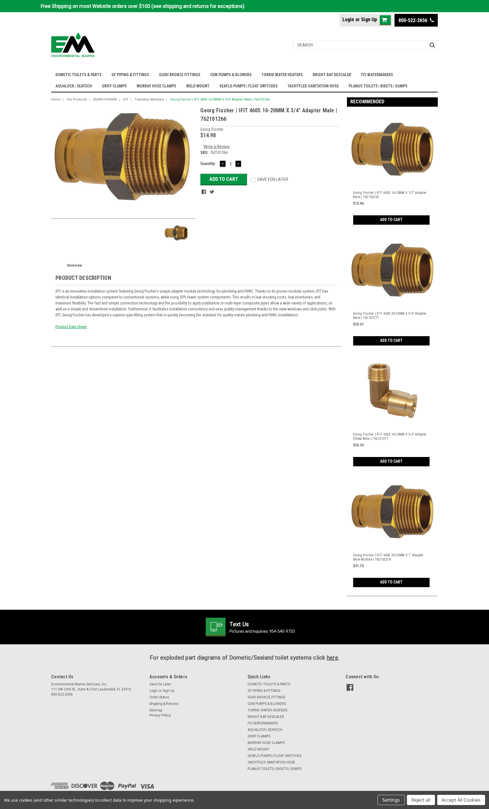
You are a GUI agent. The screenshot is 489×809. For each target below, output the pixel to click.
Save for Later (160, 684)
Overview (74, 265)
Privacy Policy (160, 715)
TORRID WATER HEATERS (282, 74)
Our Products (77, 99)
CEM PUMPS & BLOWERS (231, 74)
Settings (391, 800)
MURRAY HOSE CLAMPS (156, 86)
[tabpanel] (392, 168)
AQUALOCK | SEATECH (73, 86)
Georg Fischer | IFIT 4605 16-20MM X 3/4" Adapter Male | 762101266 (219, 99)
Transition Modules (149, 99)
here (332, 657)
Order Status (159, 697)
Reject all (420, 800)
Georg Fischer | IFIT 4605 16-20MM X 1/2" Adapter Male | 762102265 (389, 195)
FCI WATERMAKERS (377, 74)
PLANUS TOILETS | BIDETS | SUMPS (378, 86)
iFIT (125, 99)
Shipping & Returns (164, 704)
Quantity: (208, 163)
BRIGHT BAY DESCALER (332, 74)
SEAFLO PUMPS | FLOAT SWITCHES (248, 86)
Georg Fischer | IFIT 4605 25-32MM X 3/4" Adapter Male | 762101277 (389, 316)
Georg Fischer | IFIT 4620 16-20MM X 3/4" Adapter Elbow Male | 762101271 (389, 436)
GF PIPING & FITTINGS (130, 74)
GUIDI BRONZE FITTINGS (179, 74)
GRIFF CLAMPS (114, 86)
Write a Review (216, 146)
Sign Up (369, 19)
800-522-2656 (413, 20)
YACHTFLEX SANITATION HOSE (313, 86)
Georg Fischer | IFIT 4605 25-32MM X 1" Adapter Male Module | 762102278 (388, 557)
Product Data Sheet (71, 327)
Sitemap (155, 710)
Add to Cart (391, 219)
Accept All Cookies (461, 800)
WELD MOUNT (197, 86)
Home (56, 99)
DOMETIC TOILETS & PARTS (78, 74)
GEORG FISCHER (105, 99)
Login (348, 19)
